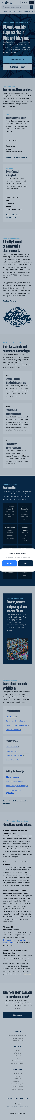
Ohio (25, 563)
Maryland (9, 563)
